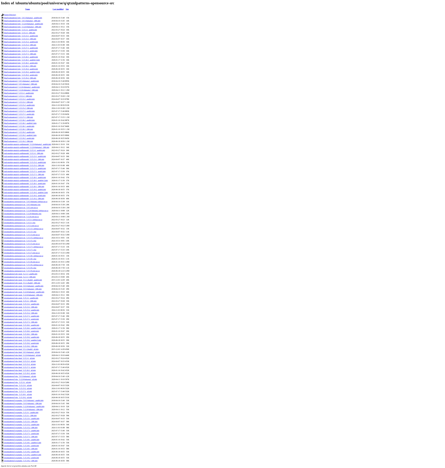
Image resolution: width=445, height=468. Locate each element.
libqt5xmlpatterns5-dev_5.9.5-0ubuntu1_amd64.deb (23, 18)
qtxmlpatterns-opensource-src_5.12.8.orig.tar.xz (21, 217)
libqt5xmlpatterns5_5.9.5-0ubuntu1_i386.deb (20, 84)
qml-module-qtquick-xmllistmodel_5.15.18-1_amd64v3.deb (26, 180)
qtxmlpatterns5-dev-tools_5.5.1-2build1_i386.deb (22, 283)
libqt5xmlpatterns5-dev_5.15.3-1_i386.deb (19, 33)
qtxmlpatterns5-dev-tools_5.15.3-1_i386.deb (20, 301)
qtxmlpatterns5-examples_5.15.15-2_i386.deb (21, 428)
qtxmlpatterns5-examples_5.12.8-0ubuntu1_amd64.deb (24, 407)
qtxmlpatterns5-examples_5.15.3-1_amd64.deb (21, 413)
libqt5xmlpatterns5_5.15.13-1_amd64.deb (19, 99)
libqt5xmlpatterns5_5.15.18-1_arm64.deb (19, 126)
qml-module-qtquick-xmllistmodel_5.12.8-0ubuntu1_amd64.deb (27, 144)
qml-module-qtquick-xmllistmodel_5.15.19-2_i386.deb (24, 199)
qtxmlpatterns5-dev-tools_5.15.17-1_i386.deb (20, 322)
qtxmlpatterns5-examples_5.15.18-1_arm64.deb (21, 446)
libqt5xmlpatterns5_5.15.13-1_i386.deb (18, 102)
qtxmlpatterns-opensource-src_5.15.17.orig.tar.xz (22, 253)
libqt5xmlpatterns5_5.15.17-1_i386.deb (18, 117)
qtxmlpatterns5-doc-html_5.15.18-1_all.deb (20, 370)
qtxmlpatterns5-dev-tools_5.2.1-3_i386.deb (20, 277)
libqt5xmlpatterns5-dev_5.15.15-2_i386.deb (20, 45)
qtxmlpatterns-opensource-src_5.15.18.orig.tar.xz (22, 262)
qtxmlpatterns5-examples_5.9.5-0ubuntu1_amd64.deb (23, 400)
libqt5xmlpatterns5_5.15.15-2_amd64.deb (19, 105)
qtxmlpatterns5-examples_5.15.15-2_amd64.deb (21, 425)
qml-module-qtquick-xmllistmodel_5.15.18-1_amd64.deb (25, 177)
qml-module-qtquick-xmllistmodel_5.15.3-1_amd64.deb (24, 150)
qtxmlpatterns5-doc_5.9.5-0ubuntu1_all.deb (20, 376)
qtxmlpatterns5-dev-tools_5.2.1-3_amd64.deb (20, 274)
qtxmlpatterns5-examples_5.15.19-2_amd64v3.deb (22, 455)
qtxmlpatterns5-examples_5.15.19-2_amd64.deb (21, 452)
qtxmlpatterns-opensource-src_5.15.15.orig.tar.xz (22, 244)
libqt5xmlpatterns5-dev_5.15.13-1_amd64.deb (21, 36)
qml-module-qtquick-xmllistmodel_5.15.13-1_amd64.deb (25, 156)
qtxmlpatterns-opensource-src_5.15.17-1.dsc (20, 250)
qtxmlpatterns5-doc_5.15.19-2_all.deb (18, 397)
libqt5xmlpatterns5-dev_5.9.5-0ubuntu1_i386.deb (22, 21)
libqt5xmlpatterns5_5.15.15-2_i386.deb (18, 108)
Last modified (58, 9)
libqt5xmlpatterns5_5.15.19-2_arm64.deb (19, 138)
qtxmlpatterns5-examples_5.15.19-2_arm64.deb (21, 458)
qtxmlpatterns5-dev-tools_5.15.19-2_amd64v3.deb (22, 340)
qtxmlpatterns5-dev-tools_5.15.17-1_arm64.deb (21, 319)
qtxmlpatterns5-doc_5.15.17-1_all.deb (18, 391)
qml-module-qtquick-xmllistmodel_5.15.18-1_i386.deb (24, 187)
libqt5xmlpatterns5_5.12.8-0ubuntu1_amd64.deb (22, 87)
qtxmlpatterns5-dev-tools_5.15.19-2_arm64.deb (21, 343)
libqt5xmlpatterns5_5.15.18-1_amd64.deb (19, 120)
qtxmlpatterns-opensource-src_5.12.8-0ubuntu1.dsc (22, 214)
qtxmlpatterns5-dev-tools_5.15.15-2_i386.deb (20, 313)
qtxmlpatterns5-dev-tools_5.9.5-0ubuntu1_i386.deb (23, 289)
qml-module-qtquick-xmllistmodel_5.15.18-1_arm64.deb (25, 184)
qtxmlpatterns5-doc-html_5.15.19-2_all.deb (20, 373)
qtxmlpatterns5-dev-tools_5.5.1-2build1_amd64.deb (23, 280)
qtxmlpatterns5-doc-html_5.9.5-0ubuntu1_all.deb (22, 352)
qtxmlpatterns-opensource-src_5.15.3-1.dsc (19, 223)
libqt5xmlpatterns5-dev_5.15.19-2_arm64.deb (21, 75)
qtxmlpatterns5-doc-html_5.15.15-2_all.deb (20, 364)
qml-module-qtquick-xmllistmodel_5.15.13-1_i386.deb (24, 159)
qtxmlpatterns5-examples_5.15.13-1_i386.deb (21, 422)
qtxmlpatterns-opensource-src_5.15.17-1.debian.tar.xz (23, 247)
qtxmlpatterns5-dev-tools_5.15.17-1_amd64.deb (21, 316)
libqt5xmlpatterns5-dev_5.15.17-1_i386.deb (20, 54)
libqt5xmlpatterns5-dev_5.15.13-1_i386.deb (20, 39)
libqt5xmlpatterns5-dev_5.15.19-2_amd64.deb (21, 69)
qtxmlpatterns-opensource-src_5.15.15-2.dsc (20, 241)
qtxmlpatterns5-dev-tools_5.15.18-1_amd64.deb (21, 325)
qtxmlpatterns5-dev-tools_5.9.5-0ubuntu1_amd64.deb (23, 286)
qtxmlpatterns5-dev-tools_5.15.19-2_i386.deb (20, 346)
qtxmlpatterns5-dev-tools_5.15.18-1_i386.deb (20, 334)
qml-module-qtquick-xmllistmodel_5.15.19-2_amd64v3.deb (26, 193)
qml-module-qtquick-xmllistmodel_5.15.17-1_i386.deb (24, 174)
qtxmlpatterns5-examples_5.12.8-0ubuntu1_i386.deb (23, 410)
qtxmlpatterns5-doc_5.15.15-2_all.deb (18, 388)
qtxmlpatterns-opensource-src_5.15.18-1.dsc (20, 259)
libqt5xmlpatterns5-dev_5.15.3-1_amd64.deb (20, 30)
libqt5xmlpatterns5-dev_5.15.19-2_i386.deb (20, 78)
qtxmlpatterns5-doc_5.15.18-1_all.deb (18, 394)
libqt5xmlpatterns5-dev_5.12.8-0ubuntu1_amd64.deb (23, 24)
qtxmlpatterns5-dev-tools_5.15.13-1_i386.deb (20, 307)
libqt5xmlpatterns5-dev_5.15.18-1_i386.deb (20, 66)
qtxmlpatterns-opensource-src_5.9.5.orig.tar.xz (21, 208)
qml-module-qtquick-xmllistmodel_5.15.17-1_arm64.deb (25, 171)
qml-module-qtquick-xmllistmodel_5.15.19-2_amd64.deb (25, 190)
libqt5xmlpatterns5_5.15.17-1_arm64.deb (19, 114)
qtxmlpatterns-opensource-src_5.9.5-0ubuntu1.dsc (22, 205)
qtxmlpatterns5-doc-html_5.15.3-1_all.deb (19, 358)
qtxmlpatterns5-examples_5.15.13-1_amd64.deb (21, 419)
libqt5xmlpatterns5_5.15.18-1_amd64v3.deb (20, 123)
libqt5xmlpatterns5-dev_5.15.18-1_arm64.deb (21, 63)
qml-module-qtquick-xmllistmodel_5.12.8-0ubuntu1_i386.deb (26, 147)
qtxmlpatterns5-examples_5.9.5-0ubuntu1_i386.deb (23, 403)
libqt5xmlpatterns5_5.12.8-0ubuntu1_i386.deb (21, 90)
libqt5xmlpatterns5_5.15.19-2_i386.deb (18, 141)
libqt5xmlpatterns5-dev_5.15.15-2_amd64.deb (21, 42)
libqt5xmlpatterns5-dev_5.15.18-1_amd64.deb (21, 57)
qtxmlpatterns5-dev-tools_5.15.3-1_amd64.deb (21, 298)
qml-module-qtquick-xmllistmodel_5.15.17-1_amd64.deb (25, 168)
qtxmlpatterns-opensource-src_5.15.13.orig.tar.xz (22, 235)
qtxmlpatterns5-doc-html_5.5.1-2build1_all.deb (21, 349)
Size (67, 9)
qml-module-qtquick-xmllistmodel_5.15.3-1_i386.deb (23, 153)
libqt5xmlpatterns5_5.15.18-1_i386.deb (18, 129)
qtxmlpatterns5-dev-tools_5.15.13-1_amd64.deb (21, 304)
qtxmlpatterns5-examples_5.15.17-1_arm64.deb (21, 434)
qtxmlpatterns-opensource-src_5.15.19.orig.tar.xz (22, 271)
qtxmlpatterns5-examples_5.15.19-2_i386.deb (21, 461)
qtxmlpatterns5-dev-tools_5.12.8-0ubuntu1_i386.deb (23, 295)
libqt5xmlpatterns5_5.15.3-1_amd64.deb (19, 93)
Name (27, 9)
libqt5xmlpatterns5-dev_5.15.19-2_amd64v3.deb (22, 72)
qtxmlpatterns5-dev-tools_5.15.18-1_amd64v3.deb (22, 328)
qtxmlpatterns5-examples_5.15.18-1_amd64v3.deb (22, 443)
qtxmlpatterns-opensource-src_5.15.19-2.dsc (20, 268)
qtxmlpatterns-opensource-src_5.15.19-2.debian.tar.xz (23, 265)
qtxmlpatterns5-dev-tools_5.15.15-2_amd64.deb (21, 310)
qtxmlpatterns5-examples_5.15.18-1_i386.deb (21, 449)
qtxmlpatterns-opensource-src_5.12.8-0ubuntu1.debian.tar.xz (26, 211)
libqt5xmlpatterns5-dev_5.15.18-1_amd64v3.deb (22, 60)
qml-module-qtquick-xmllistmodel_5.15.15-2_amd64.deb (25, 162)
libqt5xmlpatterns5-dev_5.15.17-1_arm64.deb (21, 51)
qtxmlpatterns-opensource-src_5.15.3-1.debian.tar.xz (23, 220)
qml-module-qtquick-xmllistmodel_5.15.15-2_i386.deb (24, 165)
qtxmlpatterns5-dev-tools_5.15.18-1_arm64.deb (21, 331)
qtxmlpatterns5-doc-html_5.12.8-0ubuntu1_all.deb (22, 355)
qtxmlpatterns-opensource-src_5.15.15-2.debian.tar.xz (23, 238)
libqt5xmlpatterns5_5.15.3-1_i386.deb (18, 96)
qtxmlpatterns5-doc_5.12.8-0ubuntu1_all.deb (20, 379)
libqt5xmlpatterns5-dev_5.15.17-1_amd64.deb (21, 48)
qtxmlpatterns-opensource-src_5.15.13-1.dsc (20, 232)
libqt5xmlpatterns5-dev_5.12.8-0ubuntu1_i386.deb (22, 27)
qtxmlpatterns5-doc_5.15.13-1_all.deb (18, 385)
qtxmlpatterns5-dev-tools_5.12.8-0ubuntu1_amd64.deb (24, 292)
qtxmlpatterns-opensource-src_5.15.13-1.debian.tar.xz (23, 229)
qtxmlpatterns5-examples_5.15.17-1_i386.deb (21, 437)
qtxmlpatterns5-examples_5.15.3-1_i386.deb (20, 416)
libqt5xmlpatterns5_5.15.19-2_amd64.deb (19, 132)
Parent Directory (10, 15)
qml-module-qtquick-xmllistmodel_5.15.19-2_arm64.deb (25, 196)
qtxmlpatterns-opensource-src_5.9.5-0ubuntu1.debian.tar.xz (25, 202)
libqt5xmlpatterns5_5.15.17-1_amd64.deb (19, 111)
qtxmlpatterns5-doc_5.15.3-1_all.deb (17, 382)
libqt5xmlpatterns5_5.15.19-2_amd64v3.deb (20, 135)
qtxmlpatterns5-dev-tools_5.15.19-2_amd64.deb (21, 337)
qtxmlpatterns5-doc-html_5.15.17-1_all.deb (20, 367)
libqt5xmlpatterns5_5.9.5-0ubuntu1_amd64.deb (21, 81)
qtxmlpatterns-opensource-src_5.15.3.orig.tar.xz (21, 226)
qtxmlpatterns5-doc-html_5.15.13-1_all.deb (20, 361)
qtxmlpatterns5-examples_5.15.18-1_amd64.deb (21, 440)
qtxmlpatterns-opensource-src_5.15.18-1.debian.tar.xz (23, 256)
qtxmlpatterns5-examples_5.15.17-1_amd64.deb (21, 431)
